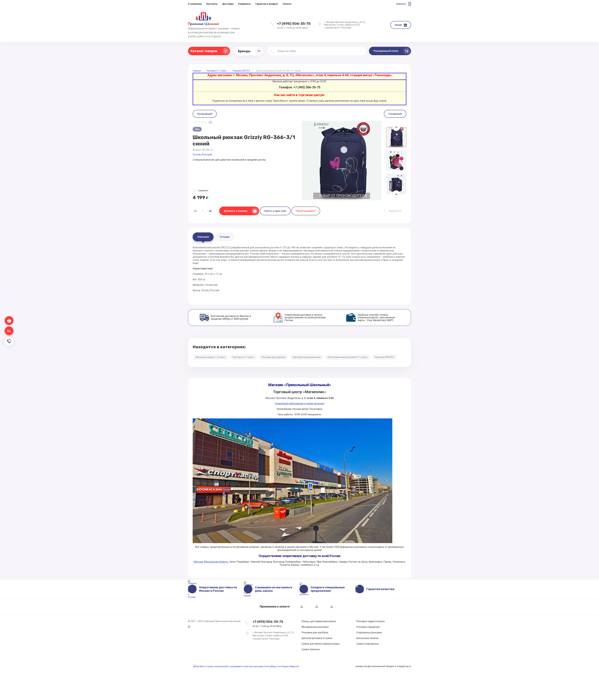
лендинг (390, 666)
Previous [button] (396, 127)
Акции (398, 24)
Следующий (395, 113)
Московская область (216, 561)
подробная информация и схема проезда (299, 403)
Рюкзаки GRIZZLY (384, 357)
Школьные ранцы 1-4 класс (210, 357)
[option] (341, 160)
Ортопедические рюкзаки (307, 357)
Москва (198, 561)
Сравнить (203, 190)
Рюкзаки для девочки (273, 357)
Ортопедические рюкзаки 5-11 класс (348, 357)
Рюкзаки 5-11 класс (243, 357)
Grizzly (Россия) (202, 154)
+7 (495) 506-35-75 (294, 24)
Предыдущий (204, 113)
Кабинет (401, 3)
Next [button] (396, 194)
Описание (203, 236)
